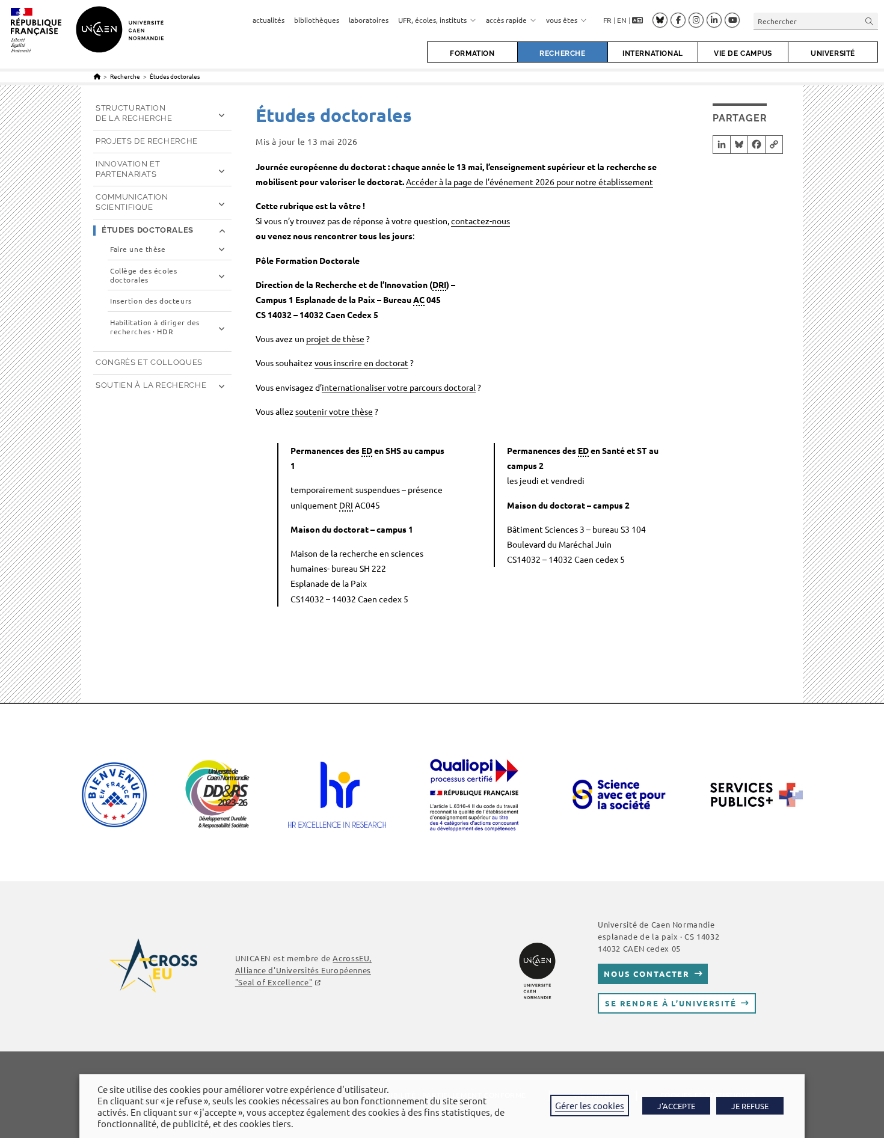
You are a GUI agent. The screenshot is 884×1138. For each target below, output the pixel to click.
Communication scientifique (132, 202)
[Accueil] (97, 76)
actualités (268, 20)
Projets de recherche (147, 140)
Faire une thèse (138, 249)
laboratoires (368, 20)
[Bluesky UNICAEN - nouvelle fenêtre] (660, 20)
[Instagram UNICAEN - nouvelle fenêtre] (696, 20)
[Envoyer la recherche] (869, 21)
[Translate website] (637, 21)
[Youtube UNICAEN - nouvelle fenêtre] (732, 20)
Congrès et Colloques (149, 362)
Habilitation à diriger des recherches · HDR (155, 327)
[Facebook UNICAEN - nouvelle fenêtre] (678, 20)
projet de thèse (335, 338)
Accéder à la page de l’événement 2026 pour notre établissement (529, 181)
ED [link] (366, 450)
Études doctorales (175, 76)
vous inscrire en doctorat (361, 362)
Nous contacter (647, 973)
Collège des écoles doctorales (143, 275)
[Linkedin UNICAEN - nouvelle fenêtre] (714, 20)
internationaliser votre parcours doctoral (399, 387)
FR (607, 20)
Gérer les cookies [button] (589, 1105)
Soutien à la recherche (151, 385)
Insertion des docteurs (151, 300)
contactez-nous (480, 220)
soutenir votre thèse (334, 411)
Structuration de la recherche (134, 113)
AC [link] (419, 299)
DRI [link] (439, 284)
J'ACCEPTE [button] (676, 1106)
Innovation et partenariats (128, 169)
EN (622, 20)
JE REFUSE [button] (750, 1106)
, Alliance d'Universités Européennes (303, 970)
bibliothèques (316, 20)
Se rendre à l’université (671, 1003)
